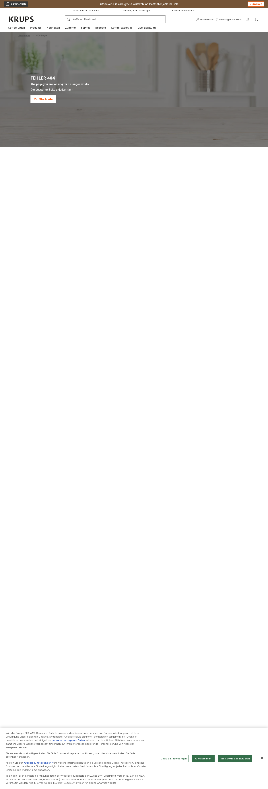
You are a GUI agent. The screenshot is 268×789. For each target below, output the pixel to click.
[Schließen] (262, 758)
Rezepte (100, 27)
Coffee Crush (16, 27)
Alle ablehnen (203, 758)
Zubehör (70, 27)
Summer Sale (16, 5)
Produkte (36, 27)
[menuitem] (16, 28)
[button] (204, 19)
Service (85, 27)
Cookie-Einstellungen (174, 758)
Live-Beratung (146, 27)
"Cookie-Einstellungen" (38, 762)
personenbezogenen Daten (68, 740)
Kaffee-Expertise (122, 27)
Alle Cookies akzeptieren (235, 758)
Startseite (24, 35)
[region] (134, 758)
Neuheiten (53, 27)
